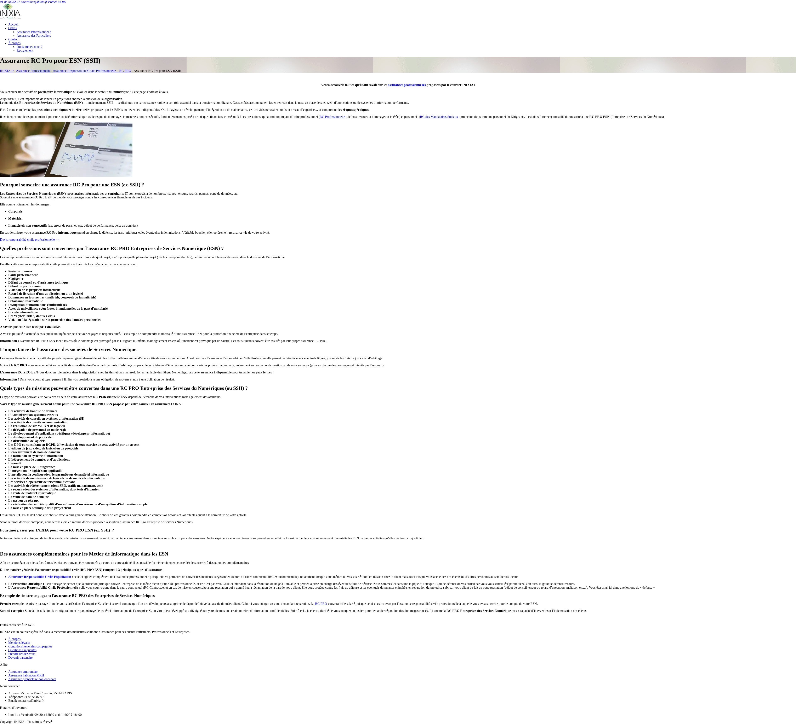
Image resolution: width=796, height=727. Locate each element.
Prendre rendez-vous (21, 654)
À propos (14, 43)
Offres (12, 28)
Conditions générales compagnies (30, 646)
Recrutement (25, 50)
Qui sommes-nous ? (29, 46)
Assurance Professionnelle (34, 32)
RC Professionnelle (332, 116)
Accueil (13, 24)
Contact (13, 39)
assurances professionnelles (407, 85)
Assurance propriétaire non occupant (32, 679)
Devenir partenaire (20, 657)
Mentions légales (19, 642)
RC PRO (320, 603)
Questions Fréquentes (22, 650)
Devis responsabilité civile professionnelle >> (29, 239)
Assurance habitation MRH (26, 675)
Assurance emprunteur (23, 671)
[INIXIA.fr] (10, 17)
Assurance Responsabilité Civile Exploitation (39, 576)
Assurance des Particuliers (34, 35)
